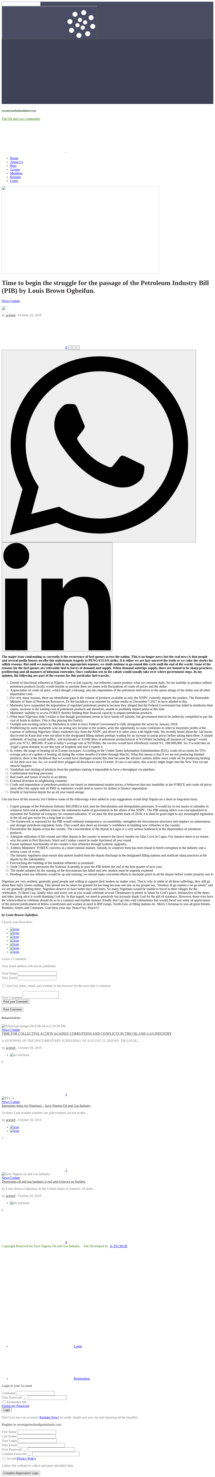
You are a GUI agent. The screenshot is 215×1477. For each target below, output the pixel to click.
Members (16, 173)
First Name (9, 1432)
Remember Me (16, 1402)
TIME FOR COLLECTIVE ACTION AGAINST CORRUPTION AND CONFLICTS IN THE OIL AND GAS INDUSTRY (87, 1033)
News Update (11, 301)
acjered (10, 315)
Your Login (9, 1440)
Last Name (9, 1436)
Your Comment (12, 997)
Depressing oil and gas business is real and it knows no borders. (44, 1181)
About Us (16, 162)
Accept (21, 1458)
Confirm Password (14, 1454)
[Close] (33, 1310)
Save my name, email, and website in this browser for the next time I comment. (59, 986)
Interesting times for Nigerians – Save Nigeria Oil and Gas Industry (46, 1105)
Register (15, 177)
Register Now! (49, 1417)
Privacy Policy (26, 1458)
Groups (15, 169)
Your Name (9, 973)
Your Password (12, 1397)
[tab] (46, 1346)
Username (8, 1393)
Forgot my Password (15, 1406)
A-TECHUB (118, 1246)
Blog (13, 165)
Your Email (9, 978)
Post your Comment (15, 1001)
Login (14, 181)
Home (14, 158)
